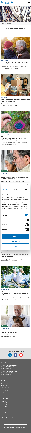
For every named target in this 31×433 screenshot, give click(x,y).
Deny (15, 246)
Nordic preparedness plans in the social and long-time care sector (15, 100)
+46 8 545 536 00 (9, 366)
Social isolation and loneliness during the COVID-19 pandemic (14, 178)
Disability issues (5, 387)
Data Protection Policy (7, 417)
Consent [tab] (5, 189)
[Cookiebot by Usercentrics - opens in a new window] (22, 185)
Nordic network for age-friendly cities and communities (15, 63)
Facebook (3, 401)
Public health (4, 385)
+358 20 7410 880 (9, 372)
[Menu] (29, 2)
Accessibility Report (6, 419)
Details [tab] (15, 189)
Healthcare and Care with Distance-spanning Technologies (15, 255)
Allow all (15, 236)
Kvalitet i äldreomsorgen (9, 332)
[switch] (27, 220)
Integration (4, 392)
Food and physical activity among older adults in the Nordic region (14, 139)
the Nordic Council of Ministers (20, 427)
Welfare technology (6, 388)
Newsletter (4, 406)
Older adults (4, 390)
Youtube (3, 403)
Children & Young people (7, 384)
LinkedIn (3, 404)
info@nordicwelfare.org (7, 368)
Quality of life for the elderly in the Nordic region (15, 294)
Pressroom (4, 415)
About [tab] (25, 189)
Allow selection (16, 241)
